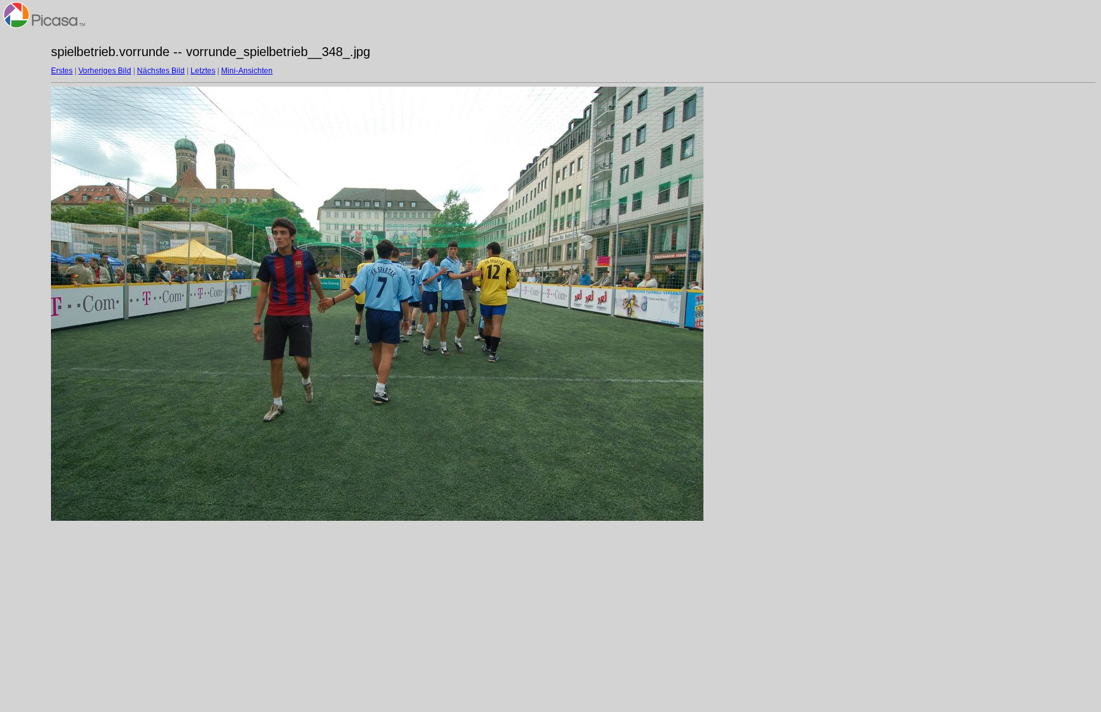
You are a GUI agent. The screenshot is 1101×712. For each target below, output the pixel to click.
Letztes (203, 70)
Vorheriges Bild (104, 70)
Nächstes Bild (161, 70)
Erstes (62, 70)
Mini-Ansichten (247, 70)
